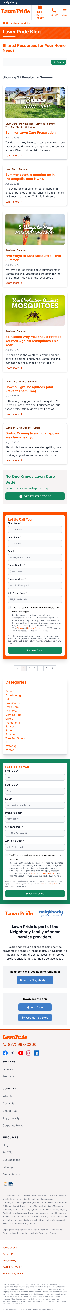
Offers (22, 381)
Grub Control (24, 427)
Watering (30, 127)
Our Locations (11, 1159)
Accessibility (9, 1260)
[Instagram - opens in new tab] (28, 1053)
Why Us (7, 1096)
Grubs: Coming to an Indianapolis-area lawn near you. (32, 435)
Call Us (53, 15)
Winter (9, 750)
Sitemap (8, 1167)
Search (60, 62)
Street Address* (17, 579)
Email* (11, 551)
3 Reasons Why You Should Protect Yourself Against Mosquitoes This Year (33, 341)
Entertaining (13, 695)
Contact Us (10, 1110)
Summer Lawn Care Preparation (30, 132)
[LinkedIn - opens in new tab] (36, 1053)
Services (40, 123)
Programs (8, 1076)
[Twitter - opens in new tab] (13, 1053)
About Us (8, 1103)
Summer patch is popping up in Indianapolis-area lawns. (30, 177)
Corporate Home (13, 1125)
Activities (11, 691)
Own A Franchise (13, 1174)
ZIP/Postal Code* (17, 593)
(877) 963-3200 (22, 1044)
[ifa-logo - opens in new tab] (9, 1184)
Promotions (12, 722)
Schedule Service (35, 893)
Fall (7, 699)
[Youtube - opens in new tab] (20, 1053)
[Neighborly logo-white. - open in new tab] (10, 2)
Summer (51, 123)
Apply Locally (11, 1118)
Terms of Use (10, 1247)
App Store (37, 1007)
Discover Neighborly (32, 980)
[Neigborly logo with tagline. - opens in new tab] (52, 913)
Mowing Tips (26, 123)
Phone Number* (16, 565)
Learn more (12, 155)
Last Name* (14, 537)
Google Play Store (37, 1017)
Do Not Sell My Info (13, 1267)
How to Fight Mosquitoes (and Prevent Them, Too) (29, 389)
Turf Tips (11, 742)
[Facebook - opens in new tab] (5, 1053)
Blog (5, 1145)
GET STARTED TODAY (40, 15)
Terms (20, 628)
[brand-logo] (19, 913)
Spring (9, 730)
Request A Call (35, 650)
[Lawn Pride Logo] (35, 1037)
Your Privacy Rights (13, 1273)
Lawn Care (11, 123)
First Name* (14, 523)
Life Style (11, 710)
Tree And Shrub (14, 127)
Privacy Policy (33, 628)
